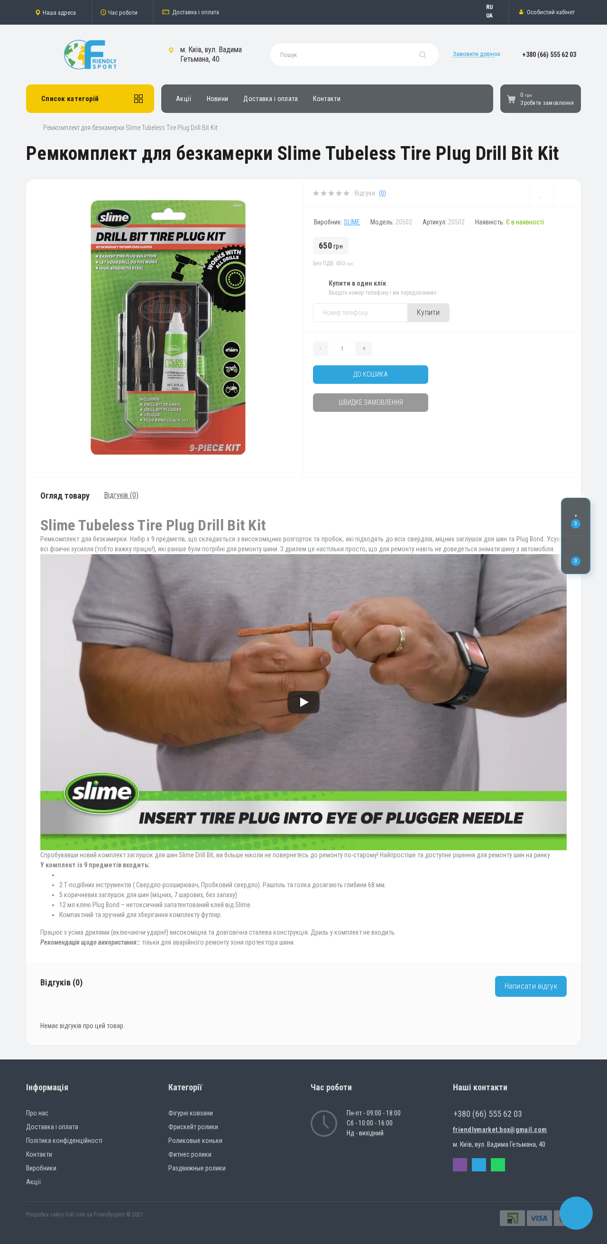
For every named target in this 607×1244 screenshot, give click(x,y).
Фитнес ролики (190, 1154)
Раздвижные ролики (197, 1168)
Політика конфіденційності (64, 1140)
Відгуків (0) (121, 495)
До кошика (370, 374)
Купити (428, 312)
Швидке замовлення (371, 402)
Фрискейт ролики (193, 1127)
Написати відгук (531, 986)
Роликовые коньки (195, 1140)
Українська (493, 15)
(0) (382, 193)
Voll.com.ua (78, 1214)
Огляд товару (65, 496)
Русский (493, 7)
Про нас (37, 1113)
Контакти (326, 98)
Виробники (41, 1168)
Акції (184, 98)
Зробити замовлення (547, 103)
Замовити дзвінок (476, 53)
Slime (352, 222)
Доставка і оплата (195, 12)
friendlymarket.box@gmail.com (500, 1129)
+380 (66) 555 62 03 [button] (487, 1114)
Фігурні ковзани (190, 1113)
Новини (218, 98)
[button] (59, 12)
